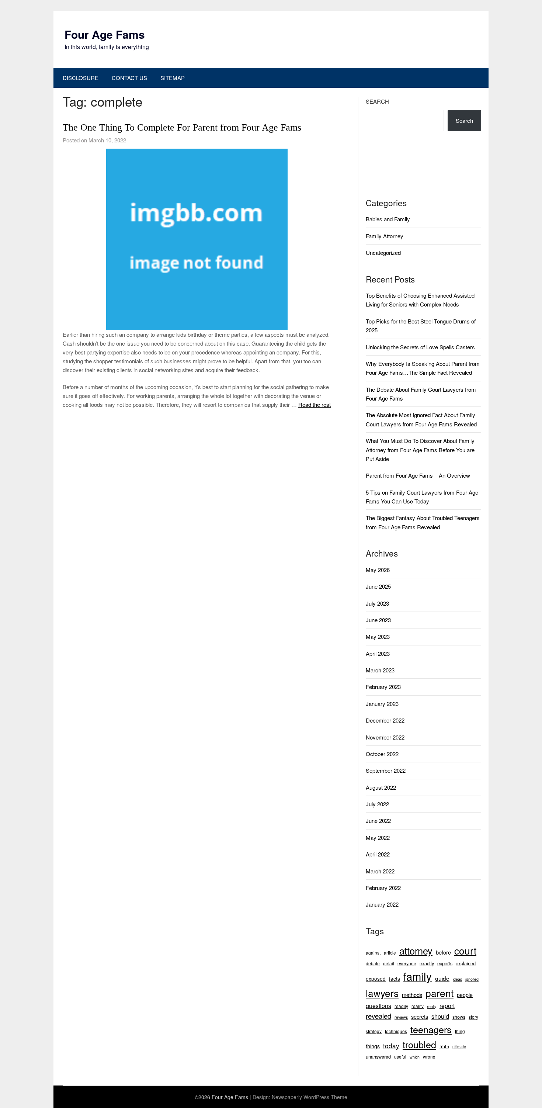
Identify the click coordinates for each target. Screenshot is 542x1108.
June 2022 (378, 820)
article (390, 952)
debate (373, 963)
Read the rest (314, 404)
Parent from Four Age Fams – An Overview (418, 475)
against (373, 952)
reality (417, 1006)
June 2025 (378, 586)
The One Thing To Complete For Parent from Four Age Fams (182, 127)
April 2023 (378, 653)
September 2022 (386, 770)
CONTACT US (129, 78)
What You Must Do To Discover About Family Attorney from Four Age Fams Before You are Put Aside (420, 450)
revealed (378, 1016)
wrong (429, 1056)
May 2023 (378, 636)
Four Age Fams (105, 34)
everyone (406, 963)
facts (394, 978)
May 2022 (378, 837)
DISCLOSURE (80, 78)
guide (442, 978)
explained (466, 963)
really (431, 1006)
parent (439, 993)
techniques (396, 1031)
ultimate (459, 1046)
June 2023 (378, 620)
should (440, 1016)
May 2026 (378, 570)
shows (458, 1016)
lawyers (382, 993)
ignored (472, 979)
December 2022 (385, 720)
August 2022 (381, 787)
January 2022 (382, 904)
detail (388, 963)
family (417, 976)
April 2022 (378, 854)
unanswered (378, 1056)
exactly (427, 963)
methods (412, 994)
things (373, 1046)
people (465, 994)
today (391, 1045)
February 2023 (383, 686)
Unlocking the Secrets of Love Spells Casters (420, 347)
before (443, 952)
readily (401, 1006)
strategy (374, 1031)
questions (378, 1005)
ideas (457, 979)
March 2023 (380, 670)
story (473, 1017)
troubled (419, 1044)
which (415, 1057)
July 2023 (377, 603)
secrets (419, 1016)
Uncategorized (383, 252)
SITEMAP (172, 78)
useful (400, 1056)
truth (444, 1046)
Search (377, 101)
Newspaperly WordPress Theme (309, 1097)
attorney (415, 950)
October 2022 (382, 754)
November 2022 (385, 737)
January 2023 (382, 703)
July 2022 (377, 804)
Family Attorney (384, 236)
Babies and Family (388, 219)
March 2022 (380, 871)
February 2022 (383, 887)
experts (444, 963)
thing (460, 1031)
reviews (401, 1017)
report (447, 1005)
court (465, 950)
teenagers (431, 1029)
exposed (376, 978)
